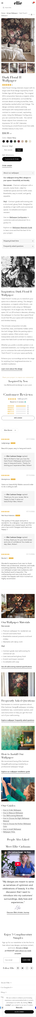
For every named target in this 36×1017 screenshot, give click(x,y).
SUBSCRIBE (26, 960)
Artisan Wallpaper (12, 13)
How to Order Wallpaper (12, 810)
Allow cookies (19, 1011)
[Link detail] (17, 968)
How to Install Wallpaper (12, 829)
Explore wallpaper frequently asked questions (17, 720)
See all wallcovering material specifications (16, 667)
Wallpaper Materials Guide (22, 227)
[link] (18, 271)
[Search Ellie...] (3, 7)
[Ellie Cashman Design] (18, 3)
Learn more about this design (11, 369)
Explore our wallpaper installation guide (15, 771)
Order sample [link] (7, 165)
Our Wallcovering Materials (13, 815)
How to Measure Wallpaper (13, 813)
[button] (31, 40)
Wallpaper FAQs (9, 832)
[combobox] (18, 7)
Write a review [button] (18, 418)
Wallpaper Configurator (18, 217)
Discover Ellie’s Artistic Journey (18, 912)
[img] (5, 439)
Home (3, 13)
